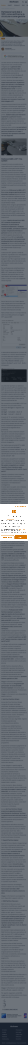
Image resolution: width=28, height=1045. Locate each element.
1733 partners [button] (10, 519)
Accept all (20, 537)
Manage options (7, 537)
